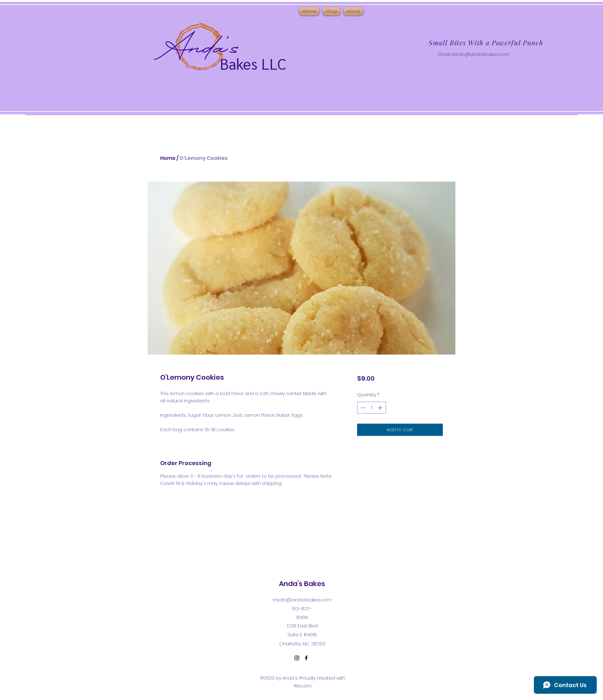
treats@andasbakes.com (481, 54)
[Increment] (381, 408)
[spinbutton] (371, 408)
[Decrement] (362, 408)
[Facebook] (306, 658)
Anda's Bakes (302, 584)
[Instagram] (297, 658)
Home (168, 158)
